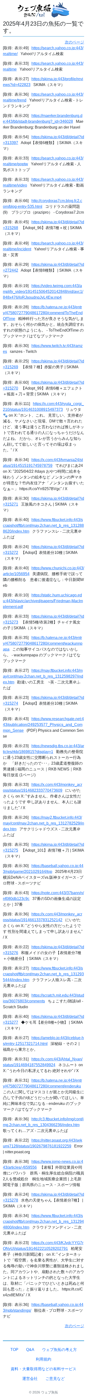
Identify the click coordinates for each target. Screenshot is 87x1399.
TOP (14, 1350)
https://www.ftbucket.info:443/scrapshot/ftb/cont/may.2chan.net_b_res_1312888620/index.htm (43, 525)
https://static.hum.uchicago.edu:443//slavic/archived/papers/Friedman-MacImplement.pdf (43, 601)
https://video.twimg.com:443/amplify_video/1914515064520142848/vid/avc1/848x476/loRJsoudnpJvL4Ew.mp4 (43, 291)
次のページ (74, 42)
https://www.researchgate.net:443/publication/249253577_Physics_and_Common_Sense (43, 724)
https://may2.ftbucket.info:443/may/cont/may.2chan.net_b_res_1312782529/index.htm (43, 823)
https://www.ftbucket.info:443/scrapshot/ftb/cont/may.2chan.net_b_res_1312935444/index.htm (43, 974)
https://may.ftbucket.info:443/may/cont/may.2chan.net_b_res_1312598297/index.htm (43, 676)
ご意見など (55, 1379)
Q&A (30, 1350)
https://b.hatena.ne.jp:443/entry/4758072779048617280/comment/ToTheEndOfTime (43, 313)
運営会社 (30, 1379)
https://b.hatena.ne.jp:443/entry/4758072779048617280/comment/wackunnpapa (42, 643)
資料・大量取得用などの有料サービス (43, 1369)
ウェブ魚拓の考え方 (59, 1350)
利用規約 (43, 1359)
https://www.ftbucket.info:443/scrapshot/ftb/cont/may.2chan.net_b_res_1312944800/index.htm (43, 1221)
